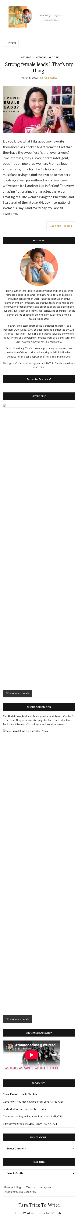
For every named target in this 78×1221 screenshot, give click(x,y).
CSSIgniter (56, 1213)
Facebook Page (13, 1187)
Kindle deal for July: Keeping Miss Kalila (24, 1109)
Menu (12, 42)
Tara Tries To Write (39, 1205)
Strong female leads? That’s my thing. (39, 67)
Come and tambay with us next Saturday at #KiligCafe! (33, 1116)
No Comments (48, 77)
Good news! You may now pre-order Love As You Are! (33, 1101)
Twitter (30, 1187)
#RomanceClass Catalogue (20, 1191)
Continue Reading (60, 225)
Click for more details (17, 693)
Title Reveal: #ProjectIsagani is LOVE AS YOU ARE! (30, 1123)
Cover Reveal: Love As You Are (20, 1094)
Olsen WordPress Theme (30, 1213)
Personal (40, 56)
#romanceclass (14, 147)
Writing (53, 56)
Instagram (45, 1187)
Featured (25, 56)
